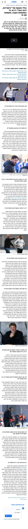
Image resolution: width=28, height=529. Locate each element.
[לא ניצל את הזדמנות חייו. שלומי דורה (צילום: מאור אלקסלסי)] (14, 92)
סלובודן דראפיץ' (23, 499)
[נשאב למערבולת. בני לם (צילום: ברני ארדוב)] (14, 245)
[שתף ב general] (2, 2)
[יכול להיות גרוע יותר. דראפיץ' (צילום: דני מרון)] (14, 334)
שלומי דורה (14, 497)
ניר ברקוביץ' (24, 497)
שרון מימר (19, 497)
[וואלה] (14, 2)
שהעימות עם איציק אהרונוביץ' (19, 198)
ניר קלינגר (10, 497)
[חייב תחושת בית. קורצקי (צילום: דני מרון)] (14, 417)
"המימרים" (24, 467)
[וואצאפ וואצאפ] (5, 2)
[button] (22, 1)
